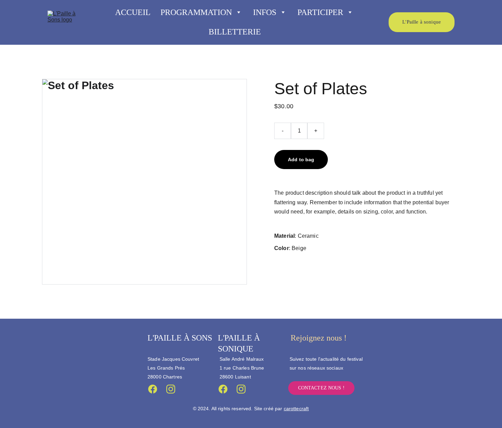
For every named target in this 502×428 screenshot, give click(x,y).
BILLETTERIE (235, 31)
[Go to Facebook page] (152, 389)
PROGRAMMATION (196, 12)
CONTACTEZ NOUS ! (321, 387)
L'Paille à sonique (421, 22)
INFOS (264, 12)
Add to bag (301, 159)
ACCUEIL (133, 12)
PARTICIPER (320, 12)
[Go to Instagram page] (170, 389)
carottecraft (296, 408)
